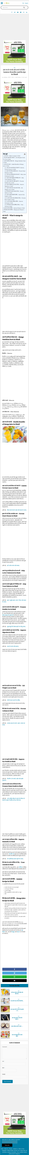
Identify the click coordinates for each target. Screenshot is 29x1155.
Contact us (15, 1148)
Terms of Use (21, 1148)
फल (14, 67)
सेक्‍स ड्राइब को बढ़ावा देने (8, 615)
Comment (4, 1046)
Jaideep (5, 77)
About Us (6, 1148)
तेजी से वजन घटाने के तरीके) (13, 700)
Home (2, 1148)
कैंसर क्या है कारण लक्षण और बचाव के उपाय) (16, 510)
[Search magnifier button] (24, 7)
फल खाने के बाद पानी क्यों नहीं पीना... (17, 1000)
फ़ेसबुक (13, 932)
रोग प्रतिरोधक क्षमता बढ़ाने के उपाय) (15, 858)
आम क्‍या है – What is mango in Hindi (12, 155)
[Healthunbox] (7, 2)
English (26, 3)
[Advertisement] (14, 28)
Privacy (10, 1148)
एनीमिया (20, 867)
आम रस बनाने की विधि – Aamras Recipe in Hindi (14, 208)
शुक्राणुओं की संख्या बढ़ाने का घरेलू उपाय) (16, 626)
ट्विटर (18, 932)
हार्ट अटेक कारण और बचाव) (13, 565)
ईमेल (3, 1067)
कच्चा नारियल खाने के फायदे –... (17, 1026)
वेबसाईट (3, 1074)
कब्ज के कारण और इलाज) (13, 646)
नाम (3, 1061)
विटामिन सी (11, 854)
